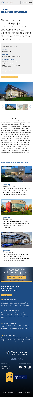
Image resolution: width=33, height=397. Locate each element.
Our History (6, 295)
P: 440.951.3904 (5, 366)
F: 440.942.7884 (5, 368)
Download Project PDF (10, 77)
